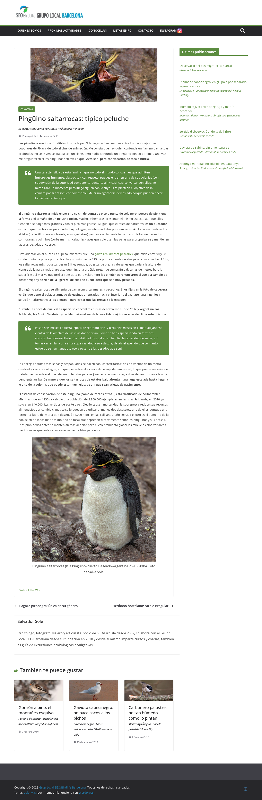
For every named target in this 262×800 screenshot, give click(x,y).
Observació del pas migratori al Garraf (206, 68)
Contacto (146, 30)
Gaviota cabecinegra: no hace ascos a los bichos (93, 720)
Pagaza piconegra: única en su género (48, 606)
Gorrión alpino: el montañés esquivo (38, 715)
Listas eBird (122, 30)
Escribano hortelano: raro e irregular (140, 606)
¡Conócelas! (97, 30)
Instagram (168, 30)
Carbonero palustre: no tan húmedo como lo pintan (148, 718)
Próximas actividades (64, 30)
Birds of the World (30, 590)
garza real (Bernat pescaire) (114, 254)
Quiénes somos (29, 30)
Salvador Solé (50, 136)
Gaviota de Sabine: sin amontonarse (208, 150)
